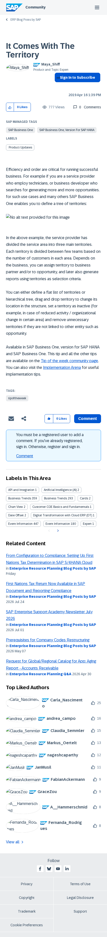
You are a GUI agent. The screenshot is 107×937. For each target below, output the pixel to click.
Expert (87, 524)
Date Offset (16, 515)
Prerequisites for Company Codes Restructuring (47, 640)
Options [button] (57, 86)
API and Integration (21, 490)
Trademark (27, 911)
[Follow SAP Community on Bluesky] (49, 869)
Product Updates (20, 147)
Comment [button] (87, 418)
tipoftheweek (17, 398)
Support (80, 911)
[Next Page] (57, 531)
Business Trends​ (55, 498)
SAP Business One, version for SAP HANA (66, 130)
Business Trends (19, 498)
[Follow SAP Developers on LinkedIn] (67, 869)
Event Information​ (58, 524)
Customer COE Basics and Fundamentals (60, 507)
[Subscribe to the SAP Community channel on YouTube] (58, 869)
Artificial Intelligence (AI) (60, 490)
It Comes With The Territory (40, 50)
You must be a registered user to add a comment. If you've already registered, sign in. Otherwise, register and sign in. (50, 441)
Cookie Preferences (26, 925)
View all (12, 842)
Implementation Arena (62, 367)
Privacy (26, 884)
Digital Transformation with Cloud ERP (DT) (62, 515)
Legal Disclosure (80, 898)
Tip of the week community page (69, 361)
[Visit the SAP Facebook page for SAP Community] (40, 869)
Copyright (27, 898)
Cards (84, 498)
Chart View (15, 507)
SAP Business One (20, 130)
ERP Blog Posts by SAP (25, 19)
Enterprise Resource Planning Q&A (40, 674)
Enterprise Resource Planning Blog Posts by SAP (52, 568)
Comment (24, 456)
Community (35, 7)
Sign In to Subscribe (77, 77)
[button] (10, 107)
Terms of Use (80, 884)
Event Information (20, 524)
